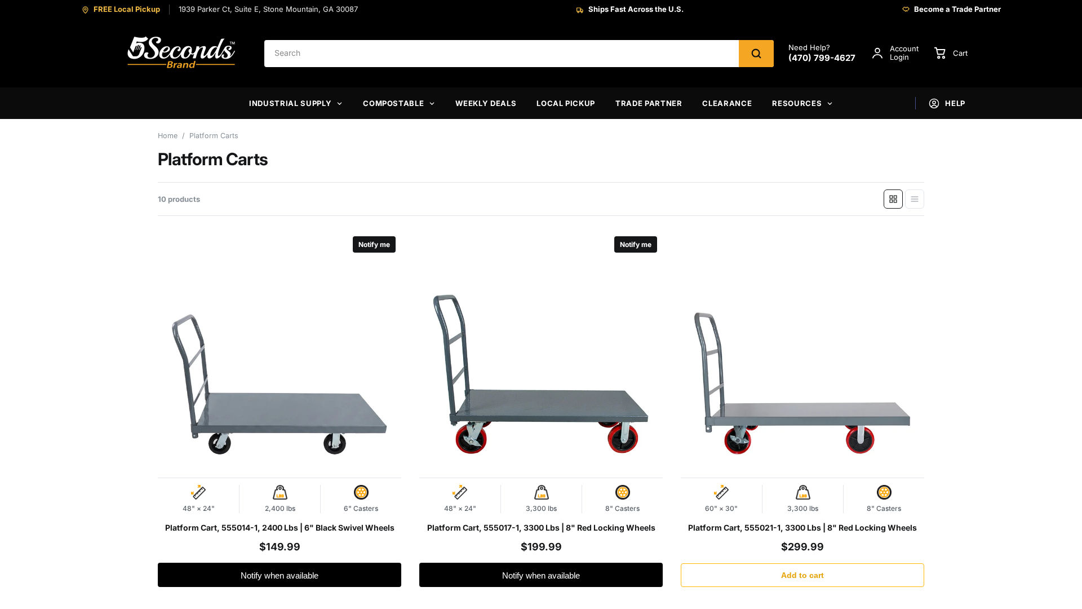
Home (168, 135)
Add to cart (802, 575)
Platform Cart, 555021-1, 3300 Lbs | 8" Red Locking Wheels (802, 527)
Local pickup (565, 103)
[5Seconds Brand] (182, 53)
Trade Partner (648, 103)
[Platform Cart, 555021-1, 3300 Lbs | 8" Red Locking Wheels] (802, 352)
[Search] (756, 53)
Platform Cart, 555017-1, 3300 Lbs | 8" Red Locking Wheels (541, 527)
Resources (797, 103)
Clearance (727, 103)
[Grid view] (893, 199)
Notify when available (279, 575)
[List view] (914, 199)
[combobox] (501, 53)
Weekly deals (485, 103)
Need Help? (821, 53)
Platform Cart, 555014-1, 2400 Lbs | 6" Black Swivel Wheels (279, 527)
